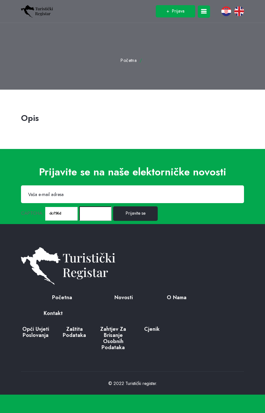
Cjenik (152, 329)
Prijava (175, 11)
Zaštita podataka (74, 332)
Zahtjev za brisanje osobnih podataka (113, 338)
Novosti (123, 297)
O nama (176, 297)
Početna (129, 60)
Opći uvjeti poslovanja (35, 332)
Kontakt (53, 313)
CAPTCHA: (32, 213)
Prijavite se (135, 213)
